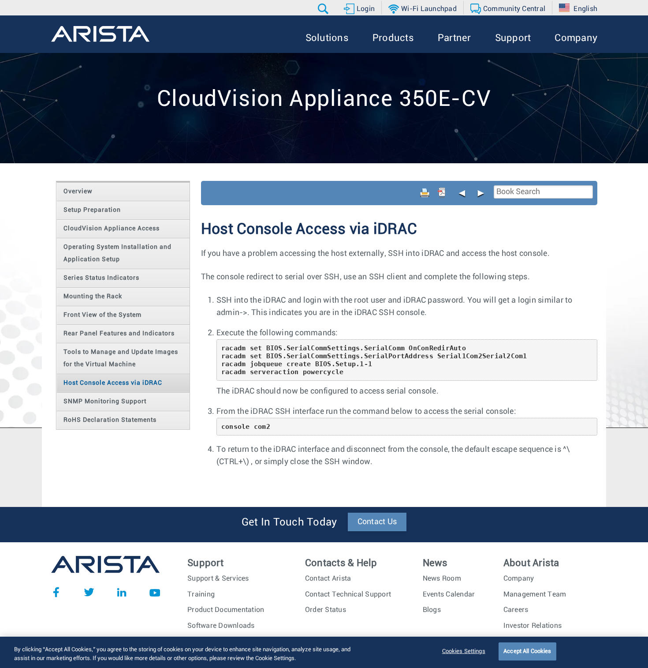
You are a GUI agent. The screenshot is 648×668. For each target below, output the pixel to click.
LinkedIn (121, 592)
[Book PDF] (441, 193)
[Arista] (100, 34)
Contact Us (377, 522)
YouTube (154, 592)
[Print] (425, 193)
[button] (324, 8)
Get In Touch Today (289, 522)
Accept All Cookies (527, 651)
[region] (324, 652)
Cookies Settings (463, 651)
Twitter (89, 592)
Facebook (56, 592)
